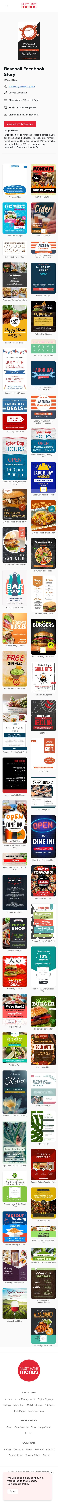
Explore (29, 1433)
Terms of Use (15, 1455)
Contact (50, 1449)
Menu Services (36, 1411)
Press (29, 1449)
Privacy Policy (32, 1455)
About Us (18, 1449)
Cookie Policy (21, 1484)
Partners (39, 1449)
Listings (7, 1405)
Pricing (7, 1449)
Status (46, 1455)
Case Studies (21, 1427)
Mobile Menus (34, 1405)
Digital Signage (46, 1399)
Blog (33, 1427)
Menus (8, 1399)
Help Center (45, 1427)
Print (9, 1427)
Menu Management (25, 1399)
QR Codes (50, 1405)
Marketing (19, 1405)
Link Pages (19, 1411)
